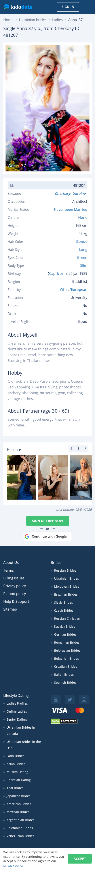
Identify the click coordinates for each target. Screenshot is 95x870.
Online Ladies (17, 711)
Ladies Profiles (17, 703)
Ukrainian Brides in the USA (24, 744)
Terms (8, 570)
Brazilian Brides (66, 594)
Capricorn (57, 273)
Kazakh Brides (64, 626)
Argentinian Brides (20, 820)
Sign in (68, 6)
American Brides (19, 804)
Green (82, 257)
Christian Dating (19, 780)
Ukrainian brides (33, 19)
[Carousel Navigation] (78, 448)
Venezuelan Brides (20, 836)
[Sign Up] (21, 477)
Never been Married (70, 209)
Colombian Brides (20, 828)
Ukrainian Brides (66, 578)
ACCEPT (80, 858)
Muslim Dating (17, 772)
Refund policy (14, 593)
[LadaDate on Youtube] (56, 699)
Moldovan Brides (66, 586)
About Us (11, 562)
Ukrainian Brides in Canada (21, 730)
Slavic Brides (63, 602)
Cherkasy (62, 193)
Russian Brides (65, 570)
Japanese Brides (18, 796)
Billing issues (14, 578)
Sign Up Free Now (47, 520)
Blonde (81, 241)
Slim (83, 265)
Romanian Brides (67, 642)
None (82, 217)
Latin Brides (15, 756)
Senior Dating (17, 719)
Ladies (57, 19)
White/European (73, 289)
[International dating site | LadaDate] (18, 7)
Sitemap (10, 609)
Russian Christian (67, 618)
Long (83, 249)
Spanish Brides (65, 682)
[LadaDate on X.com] (70, 699)
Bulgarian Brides (66, 658)
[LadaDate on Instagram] (84, 699)
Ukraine (79, 193)
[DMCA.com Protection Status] (64, 723)
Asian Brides (16, 764)
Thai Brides (15, 788)
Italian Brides (64, 674)
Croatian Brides (65, 666)
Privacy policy (14, 585)
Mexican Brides (18, 812)
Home (8, 19)
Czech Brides (63, 610)
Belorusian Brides (67, 650)
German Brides (65, 634)
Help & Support (16, 601)
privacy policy (13, 865)
